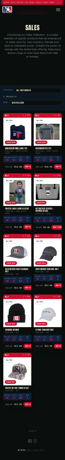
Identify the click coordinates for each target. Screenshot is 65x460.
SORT (5, 102)
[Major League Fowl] (7, 9)
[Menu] (58, 9)
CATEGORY (8, 90)
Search (32, 430)
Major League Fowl (35, 450)
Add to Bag (29, 166)
